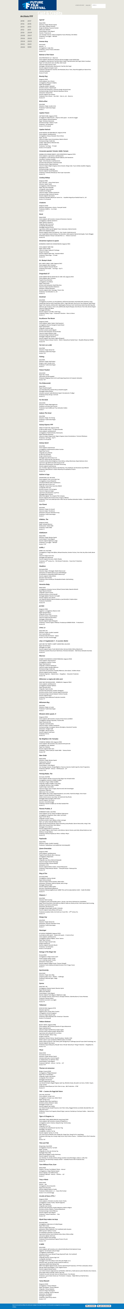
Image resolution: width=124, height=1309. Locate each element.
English (88, 5)
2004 (23, 41)
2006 (23, 38)
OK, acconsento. (90, 1306)
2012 (22, 29)
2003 (30, 41)
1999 (29, 47)
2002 (23, 44)
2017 (29, 21)
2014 (22, 27)
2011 (29, 29)
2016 (22, 24)
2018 (22, 21)
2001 (29, 44)
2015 (29, 24)
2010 (22, 32)
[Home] (37, 5)
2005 (30, 38)
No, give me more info (104, 1306)
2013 (29, 27)
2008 (23, 35)
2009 (30, 32)
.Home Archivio (79, 5)
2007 (30, 35)
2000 (23, 47)
